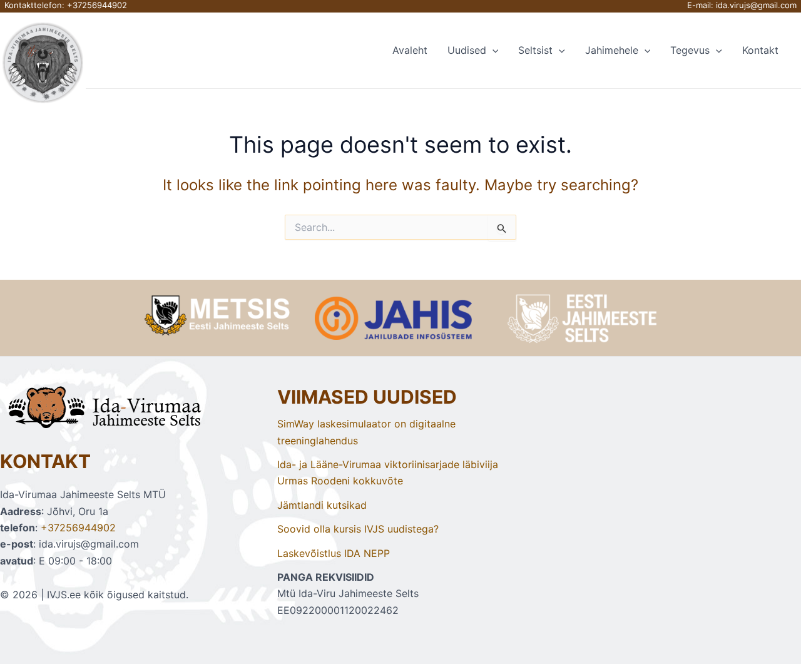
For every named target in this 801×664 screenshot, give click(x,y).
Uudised (466, 50)
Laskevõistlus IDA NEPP (333, 553)
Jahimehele (611, 50)
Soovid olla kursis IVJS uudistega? (358, 529)
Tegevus (690, 50)
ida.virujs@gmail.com (756, 5)
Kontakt (760, 50)
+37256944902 (97, 5)
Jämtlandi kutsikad (322, 505)
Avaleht (409, 50)
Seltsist (535, 50)
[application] (492, 50)
